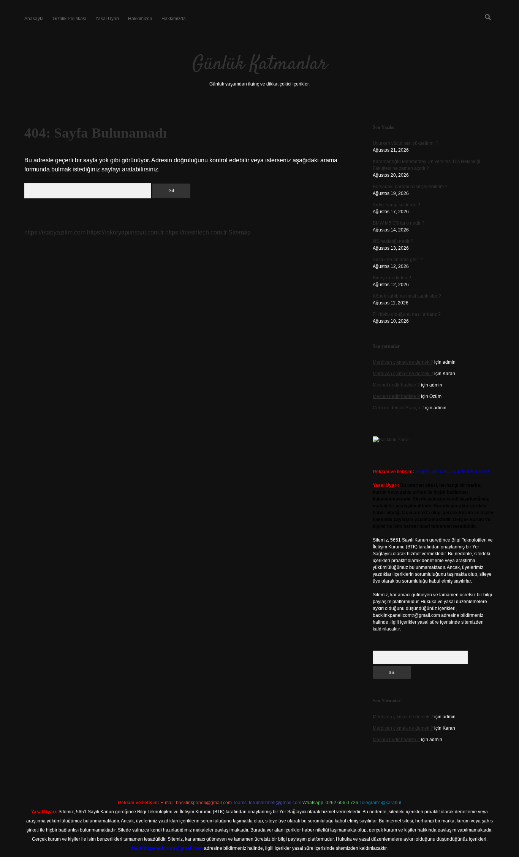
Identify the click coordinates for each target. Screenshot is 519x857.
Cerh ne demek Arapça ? (398, 407)
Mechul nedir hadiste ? (396, 385)
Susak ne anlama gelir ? (398, 259)
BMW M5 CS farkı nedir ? (398, 223)
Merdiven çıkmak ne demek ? (403, 362)
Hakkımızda (140, 18)
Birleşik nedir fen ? (392, 277)
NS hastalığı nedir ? (393, 241)
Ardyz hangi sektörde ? (396, 205)
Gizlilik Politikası (69, 18)
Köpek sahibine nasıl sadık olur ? (407, 296)
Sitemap (239, 232)
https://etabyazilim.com (54, 232)
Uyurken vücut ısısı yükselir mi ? (405, 143)
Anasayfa (34, 18)
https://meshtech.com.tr (196, 232)
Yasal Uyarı (107, 18)
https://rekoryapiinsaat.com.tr (125, 232)
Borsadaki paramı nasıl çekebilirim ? (410, 186)
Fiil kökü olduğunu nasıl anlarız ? (407, 314)
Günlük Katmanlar (259, 64)
